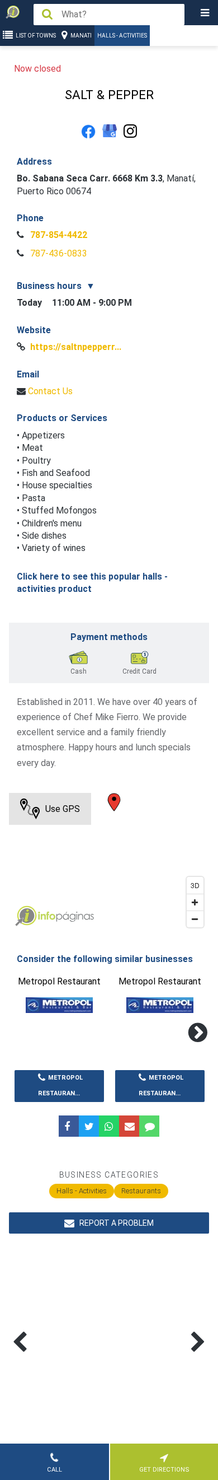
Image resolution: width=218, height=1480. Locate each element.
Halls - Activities (122, 35)
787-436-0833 (57, 253)
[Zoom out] (195, 919)
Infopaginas (26, 916)
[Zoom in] (195, 902)
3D (195, 885)
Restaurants (141, 1191)
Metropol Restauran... (60, 1086)
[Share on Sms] (149, 1126)
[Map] (109, 863)
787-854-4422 (57, 235)
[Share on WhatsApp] (109, 1126)
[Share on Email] (129, 1126)
